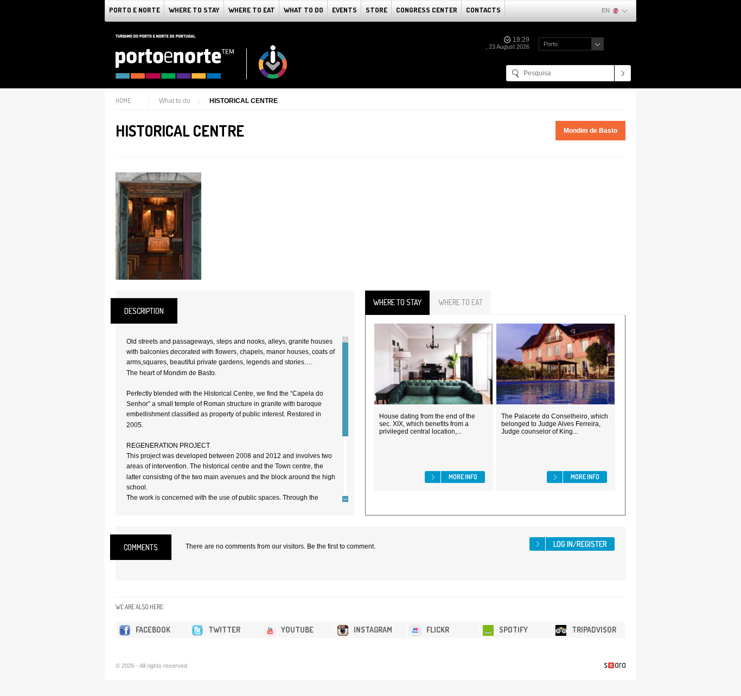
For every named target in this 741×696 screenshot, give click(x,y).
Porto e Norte (134, 9)
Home (123, 100)
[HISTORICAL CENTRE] (158, 226)
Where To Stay (194, 9)
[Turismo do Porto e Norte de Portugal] (202, 57)
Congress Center (426, 9)
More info (463, 477)
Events (344, 9)
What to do (303, 9)
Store (376, 9)
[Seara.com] (614, 665)
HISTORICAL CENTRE (243, 101)
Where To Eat (251, 9)
